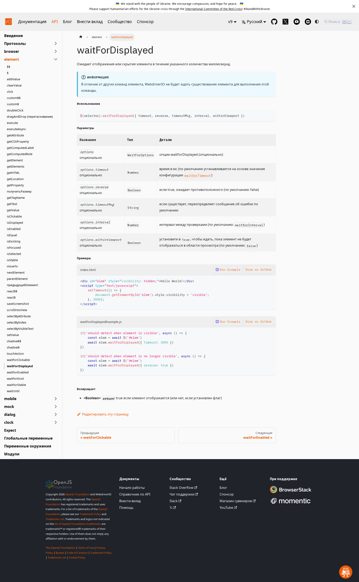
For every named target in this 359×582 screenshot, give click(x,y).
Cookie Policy (77, 557)
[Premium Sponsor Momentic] (290, 504)
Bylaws (60, 553)
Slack (174, 501)
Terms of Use (86, 548)
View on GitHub (258, 270)
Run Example (230, 270)
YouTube (226, 507)
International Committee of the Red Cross (213, 9)
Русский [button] (254, 21)
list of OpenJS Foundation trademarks (77, 524)
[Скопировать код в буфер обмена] (270, 115)
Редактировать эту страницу (105, 414)
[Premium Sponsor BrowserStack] (290, 493)
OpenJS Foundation (77, 494)
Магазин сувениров (236, 501)
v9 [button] (230, 21)
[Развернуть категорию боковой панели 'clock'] (55, 422)
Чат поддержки (182, 494)
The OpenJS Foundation (60, 548)
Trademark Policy (90, 514)
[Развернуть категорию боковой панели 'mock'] (55, 406)
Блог (67, 21)
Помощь (126, 507)
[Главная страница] (81, 37)
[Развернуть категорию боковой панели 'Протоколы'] (55, 43)
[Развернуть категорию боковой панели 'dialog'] (55, 414)
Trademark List (55, 519)
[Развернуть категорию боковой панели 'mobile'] (55, 398)
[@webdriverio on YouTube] (296, 22)
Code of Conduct (77, 553)
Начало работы (132, 487)
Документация (32, 21)
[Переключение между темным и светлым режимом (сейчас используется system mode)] (317, 21)
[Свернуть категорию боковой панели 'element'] (55, 59)
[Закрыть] (354, 6)
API (55, 21)
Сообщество (120, 21)
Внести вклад (90, 21)
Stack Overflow (181, 487)
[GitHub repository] (274, 22)
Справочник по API (134, 494)
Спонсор (145, 21)
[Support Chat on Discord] (308, 22)
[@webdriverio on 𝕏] (285, 22)
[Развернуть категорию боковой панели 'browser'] (55, 51)
